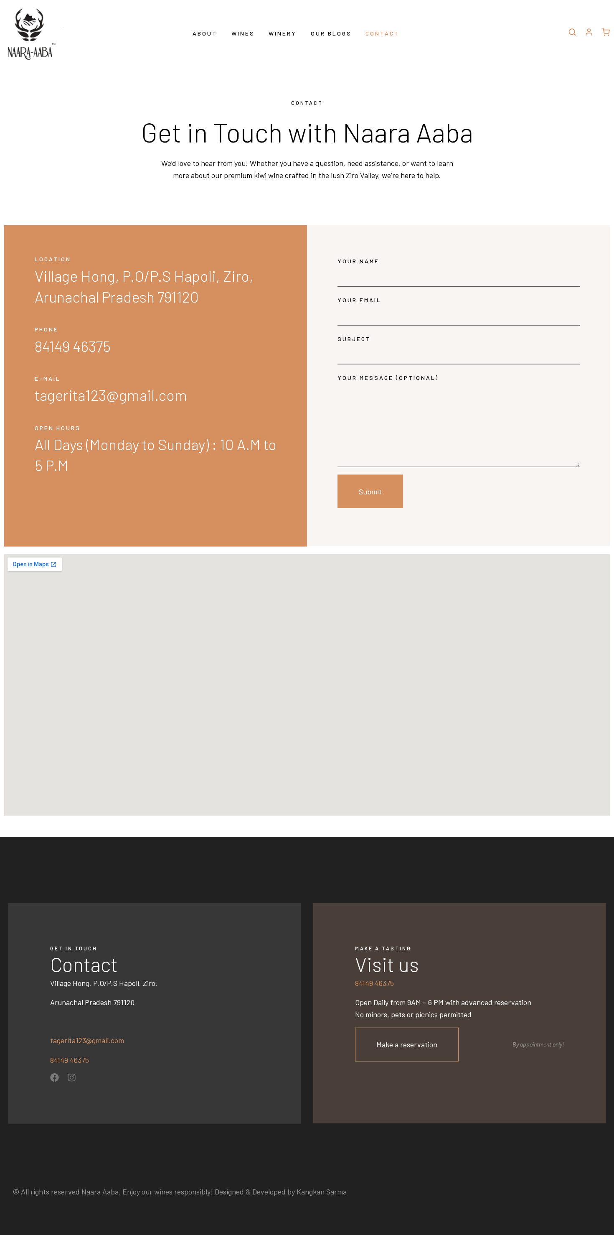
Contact (382, 33)
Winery (283, 33)
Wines (243, 33)
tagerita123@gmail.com (87, 1040)
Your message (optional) (388, 377)
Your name (358, 261)
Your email (359, 299)
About (205, 33)
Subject (354, 338)
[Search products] (572, 33)
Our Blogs (331, 33)
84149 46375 (69, 1059)
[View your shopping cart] (605, 33)
